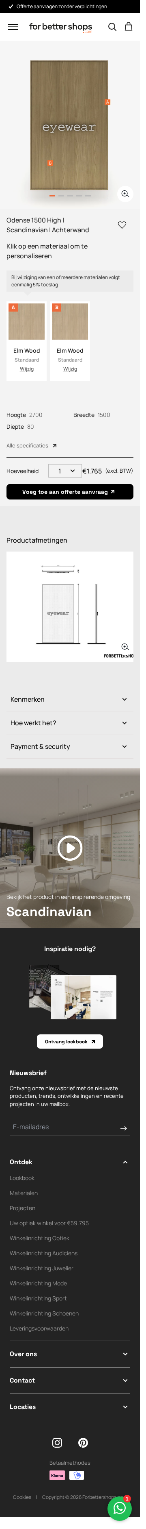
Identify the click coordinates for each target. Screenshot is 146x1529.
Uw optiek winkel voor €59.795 (49, 1223)
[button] (12, 26)
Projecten (22, 1208)
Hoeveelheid (22, 471)
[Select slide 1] (61, 195)
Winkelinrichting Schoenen (44, 1313)
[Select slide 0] (52, 195)
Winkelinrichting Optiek (39, 1238)
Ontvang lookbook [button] (66, 1041)
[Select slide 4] (88, 195)
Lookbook (22, 1178)
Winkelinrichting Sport (38, 1298)
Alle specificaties (27, 445)
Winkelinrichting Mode (38, 1283)
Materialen (24, 1193)
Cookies (22, 1497)
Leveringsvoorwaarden (39, 1328)
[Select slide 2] (70, 195)
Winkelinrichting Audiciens (43, 1253)
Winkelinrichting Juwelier (41, 1268)
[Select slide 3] (79, 195)
